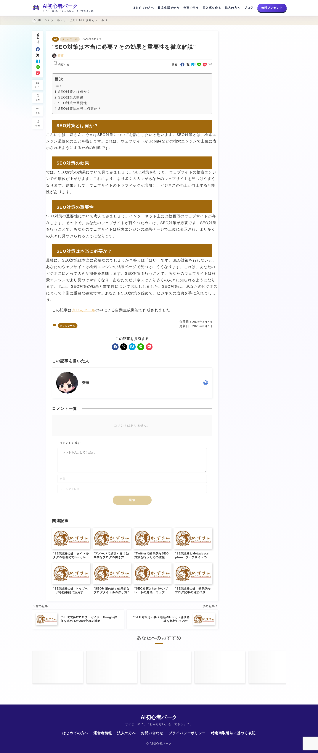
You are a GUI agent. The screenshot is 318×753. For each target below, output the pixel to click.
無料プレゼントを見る (255, 74)
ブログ (249, 7)
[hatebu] (38, 61)
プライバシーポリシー (187, 733)
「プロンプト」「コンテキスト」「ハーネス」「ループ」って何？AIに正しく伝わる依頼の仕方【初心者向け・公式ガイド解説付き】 (256, 344)
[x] (38, 55)
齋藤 (61, 55)
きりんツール (70, 39)
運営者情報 (102, 733)
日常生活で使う (168, 7)
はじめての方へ (143, 7)
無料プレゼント (272, 7)
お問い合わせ (152, 733)
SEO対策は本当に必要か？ (79, 108)
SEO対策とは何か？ (74, 92)
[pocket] (38, 73)
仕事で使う (191, 7)
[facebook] (38, 49)
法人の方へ (232, 7)
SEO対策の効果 (71, 97)
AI (55, 39)
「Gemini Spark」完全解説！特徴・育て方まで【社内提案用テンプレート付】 (256, 366)
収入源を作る (212, 7)
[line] (38, 67)
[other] (205, 382)
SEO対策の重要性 (72, 103)
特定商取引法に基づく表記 (233, 733)
